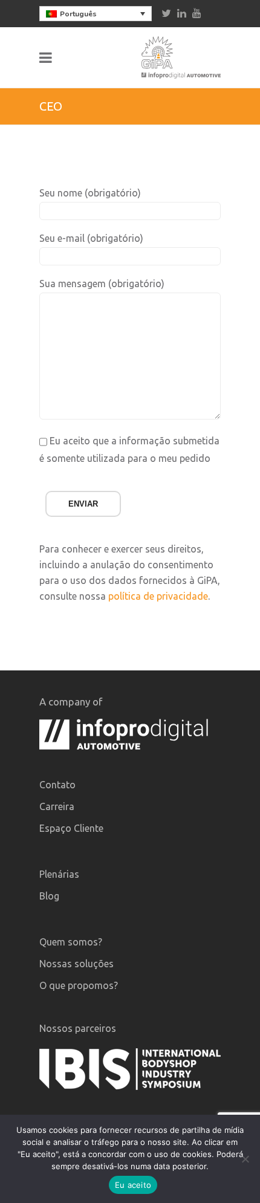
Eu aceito (133, 1185)
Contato (57, 784)
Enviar (83, 503)
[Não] (245, 1159)
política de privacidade (158, 596)
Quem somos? (70, 941)
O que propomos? (78, 985)
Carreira (56, 806)
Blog (49, 895)
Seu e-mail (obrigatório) (91, 238)
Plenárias (59, 874)
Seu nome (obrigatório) (90, 192)
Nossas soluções (76, 963)
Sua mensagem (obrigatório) (101, 283)
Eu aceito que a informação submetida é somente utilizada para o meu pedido (129, 449)
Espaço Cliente (71, 828)
